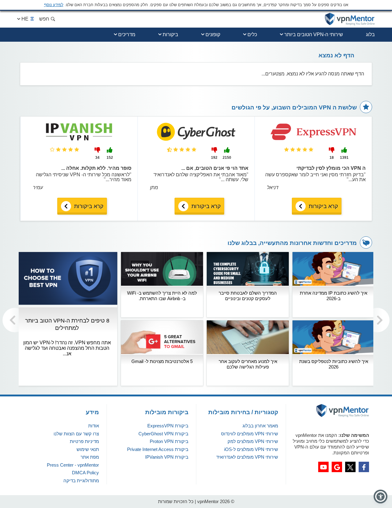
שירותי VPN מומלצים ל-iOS (251, 449)
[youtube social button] (323, 467)
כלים (252, 34)
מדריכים (126, 34)
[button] (380, 496)
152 (110, 157)
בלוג (370, 34)
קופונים (212, 34)
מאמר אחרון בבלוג (260, 425)
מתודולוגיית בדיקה (81, 480)
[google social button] (337, 467)
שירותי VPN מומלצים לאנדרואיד (247, 457)
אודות (93, 425)
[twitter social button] (350, 467)
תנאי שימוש (88, 449)
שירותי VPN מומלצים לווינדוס (249, 433)
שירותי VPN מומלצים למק (253, 441)
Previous (14, 320)
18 (332, 157)
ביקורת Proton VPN (169, 441)
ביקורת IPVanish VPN (166, 457)
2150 (227, 157)
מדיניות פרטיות (84, 441)
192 (214, 157)
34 (97, 157)
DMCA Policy (85, 472)
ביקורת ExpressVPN (167, 425)
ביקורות (170, 34)
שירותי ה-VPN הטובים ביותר (313, 34)
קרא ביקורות (323, 206)
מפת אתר (90, 457)
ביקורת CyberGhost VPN (163, 433)
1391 (344, 157)
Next (377, 320)
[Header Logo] (350, 19)
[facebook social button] (364, 467)
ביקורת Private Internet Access (157, 449)
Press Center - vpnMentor (73, 465)
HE (25, 18)
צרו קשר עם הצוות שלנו (76, 433)
